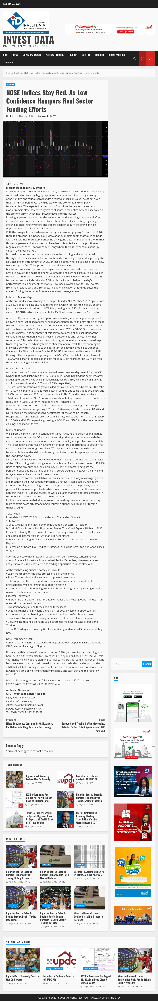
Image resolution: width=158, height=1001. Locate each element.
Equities (86, 54)
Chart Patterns (116, 54)
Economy (73, 54)
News (15, 54)
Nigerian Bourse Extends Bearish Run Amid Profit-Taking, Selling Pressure (65, 799)
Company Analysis (32, 54)
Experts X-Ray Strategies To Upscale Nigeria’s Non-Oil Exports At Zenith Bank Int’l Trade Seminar (14, 819)
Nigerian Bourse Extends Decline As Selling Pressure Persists (89, 897)
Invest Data (28, 39)
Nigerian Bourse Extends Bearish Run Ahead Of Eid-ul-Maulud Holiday (55, 856)
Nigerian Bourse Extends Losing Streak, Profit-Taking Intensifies (21, 897)
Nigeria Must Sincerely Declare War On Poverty (14, 779)
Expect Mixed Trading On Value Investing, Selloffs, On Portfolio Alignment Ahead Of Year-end (83, 725)
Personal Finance (55, 54)
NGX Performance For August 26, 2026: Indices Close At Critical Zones (14, 799)
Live (151, 58)
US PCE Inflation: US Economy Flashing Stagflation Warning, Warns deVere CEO (65, 819)
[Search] (134, 58)
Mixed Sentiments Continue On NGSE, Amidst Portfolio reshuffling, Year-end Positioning (29, 723)
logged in (26, 751)
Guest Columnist (16, 969)
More (8, 62)
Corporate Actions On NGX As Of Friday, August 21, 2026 (89, 856)
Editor (11, 116)
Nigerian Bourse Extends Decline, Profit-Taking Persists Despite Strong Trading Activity (55, 897)
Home (5, 54)
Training (99, 54)
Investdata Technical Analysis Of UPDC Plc (65, 779)
